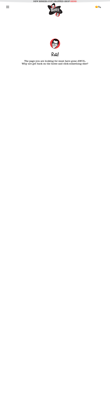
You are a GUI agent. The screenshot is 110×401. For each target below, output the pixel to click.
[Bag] (96, 6)
